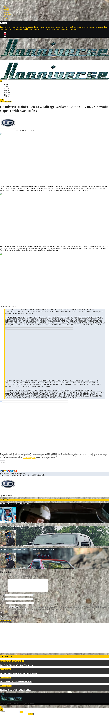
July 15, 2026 (28, 545)
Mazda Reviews (5, 677)
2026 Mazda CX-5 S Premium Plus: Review (16, 682)
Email (2, 599)
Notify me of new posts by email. (14, 617)
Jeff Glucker (20, 522)
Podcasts (7, 16)
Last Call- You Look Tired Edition (13, 473)
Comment (4, 591)
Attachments (4, 607)
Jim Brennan (7, 496)
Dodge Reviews (5, 661)
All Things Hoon (5, 101)
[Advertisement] (54, 638)
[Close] (1, 709)
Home (6, 7)
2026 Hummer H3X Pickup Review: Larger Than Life (19, 527)
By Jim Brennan (21, 130)
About (6, 9)
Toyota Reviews (5, 669)
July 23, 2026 (29, 522)
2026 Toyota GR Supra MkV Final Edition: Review (18, 673)
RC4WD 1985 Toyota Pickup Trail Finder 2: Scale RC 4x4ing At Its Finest (27, 549)
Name (2, 595)
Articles (6, 11)
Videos (6, 18)
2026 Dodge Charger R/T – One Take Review (16, 665)
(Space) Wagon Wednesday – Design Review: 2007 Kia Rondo (21, 475)
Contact (6, 12)
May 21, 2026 (29, 568)
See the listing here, (29, 458)
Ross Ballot (20, 545)
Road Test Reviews (17, 661)
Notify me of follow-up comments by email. (17, 613)
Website (2, 603)
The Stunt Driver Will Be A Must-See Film (15, 504)
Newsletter (7, 14)
